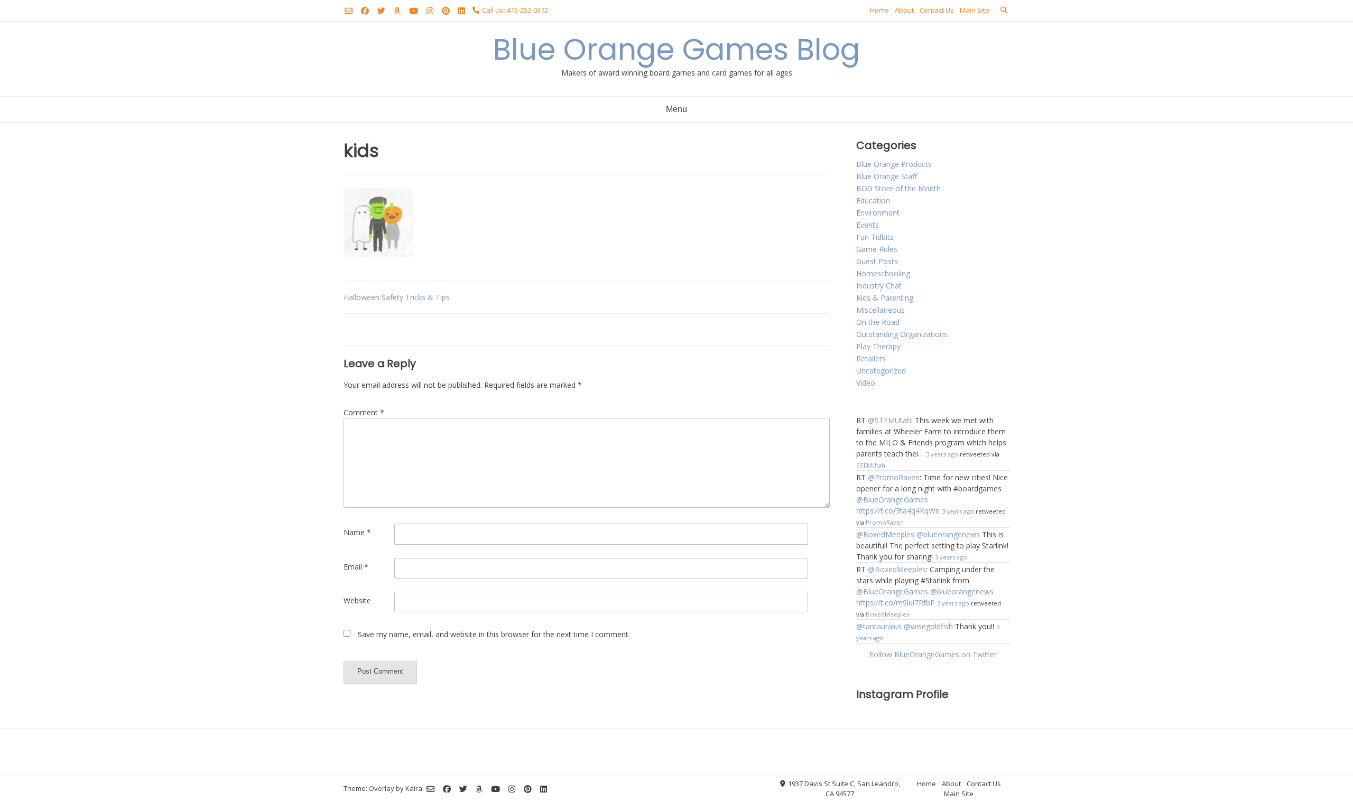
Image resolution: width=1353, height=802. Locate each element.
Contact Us (937, 10)
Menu (676, 109)
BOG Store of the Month (898, 188)
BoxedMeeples (887, 614)
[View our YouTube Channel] (413, 11)
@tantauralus (879, 626)
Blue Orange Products (894, 164)
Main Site (974, 10)
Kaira (413, 788)
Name (357, 532)
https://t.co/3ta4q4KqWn (898, 511)
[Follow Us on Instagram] (429, 11)
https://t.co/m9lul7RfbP (895, 603)
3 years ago (942, 454)
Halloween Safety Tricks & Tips (397, 297)
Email (356, 567)
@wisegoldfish (928, 626)
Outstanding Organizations (902, 334)
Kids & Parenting (884, 298)
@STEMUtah (889, 420)
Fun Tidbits (875, 237)
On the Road (878, 322)
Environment (878, 213)
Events (867, 225)
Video (865, 383)
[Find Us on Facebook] (365, 11)
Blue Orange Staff (886, 176)
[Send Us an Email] (349, 11)
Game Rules (876, 249)
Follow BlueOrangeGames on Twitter (933, 654)
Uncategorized (881, 371)
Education (873, 200)
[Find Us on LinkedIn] (461, 11)
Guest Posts (877, 261)
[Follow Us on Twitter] (381, 11)
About (904, 10)
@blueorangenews (948, 534)
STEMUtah (870, 465)
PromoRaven (885, 522)
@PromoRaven (894, 477)
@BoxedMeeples (885, 534)
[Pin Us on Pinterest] (446, 11)
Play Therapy (878, 346)
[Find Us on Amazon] (397, 11)
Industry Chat (879, 286)
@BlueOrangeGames (892, 500)
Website (357, 600)
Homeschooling (883, 273)
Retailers (871, 358)
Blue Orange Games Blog (676, 49)
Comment (364, 412)
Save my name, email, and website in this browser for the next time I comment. (494, 634)
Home (879, 10)
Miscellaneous (880, 310)
